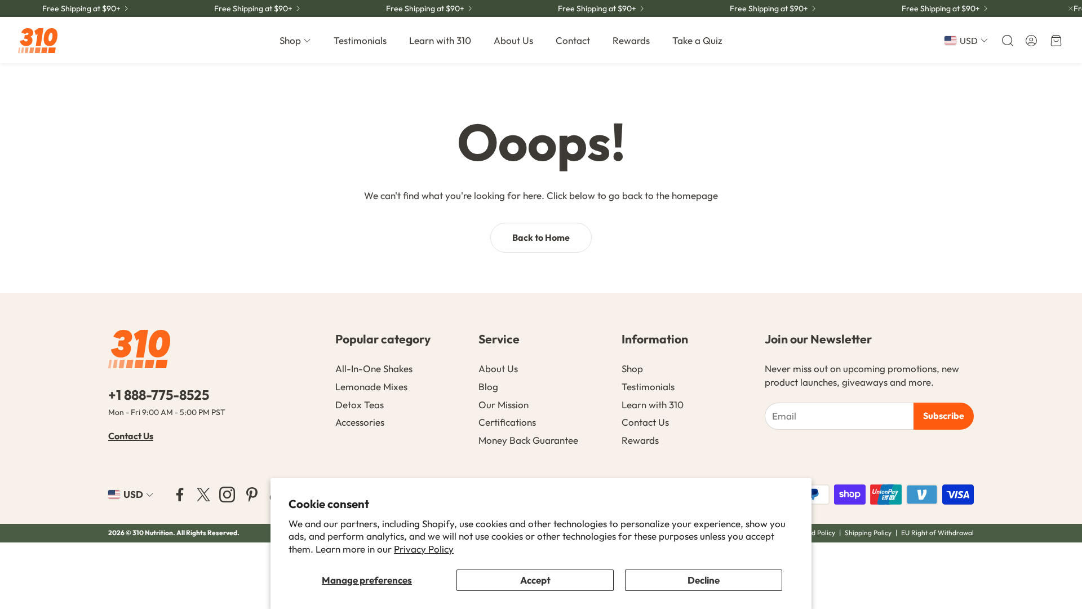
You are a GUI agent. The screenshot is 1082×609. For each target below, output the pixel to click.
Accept (535, 580)
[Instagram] (227, 494)
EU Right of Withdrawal (937, 532)
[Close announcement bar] (1070, 8)
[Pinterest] (252, 494)
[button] (1006, 40)
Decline (704, 580)
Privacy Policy (424, 549)
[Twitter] (203, 494)
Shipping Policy (868, 532)
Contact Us (130, 436)
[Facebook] (180, 494)
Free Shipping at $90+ (941, 8)
